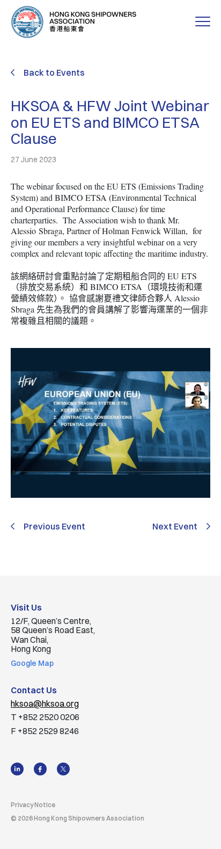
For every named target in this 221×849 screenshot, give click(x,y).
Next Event (174, 527)
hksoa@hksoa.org (45, 703)
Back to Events (54, 72)
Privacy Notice (33, 804)
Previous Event (54, 527)
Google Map (32, 663)
